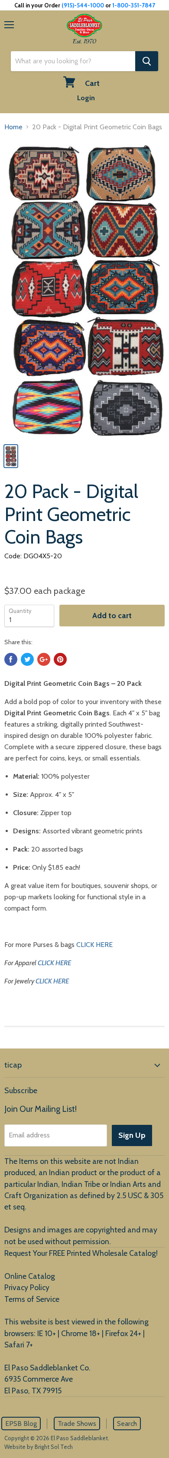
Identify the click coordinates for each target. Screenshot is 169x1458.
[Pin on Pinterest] (60, 659)
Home (13, 127)
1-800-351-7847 (133, 5)
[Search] (146, 61)
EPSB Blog (21, 1423)
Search (127, 1423)
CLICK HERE (94, 944)
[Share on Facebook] (10, 659)
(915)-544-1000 (83, 5)
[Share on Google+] (43, 659)
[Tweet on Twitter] (27, 659)
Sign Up (132, 1135)
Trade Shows (77, 1423)
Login (86, 98)
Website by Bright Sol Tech (38, 1446)
